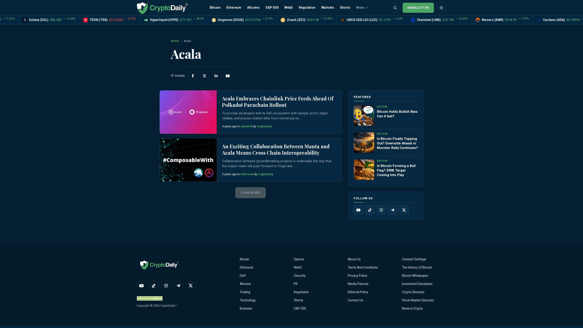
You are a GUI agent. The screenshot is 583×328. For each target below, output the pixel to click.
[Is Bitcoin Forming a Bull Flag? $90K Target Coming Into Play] (364, 169)
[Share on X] (204, 76)
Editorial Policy (358, 292)
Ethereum (233, 7)
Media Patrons (358, 284)
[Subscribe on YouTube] (228, 76)
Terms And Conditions (363, 267)
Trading (245, 292)
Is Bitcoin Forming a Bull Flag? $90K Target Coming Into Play (396, 170)
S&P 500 (272, 7)
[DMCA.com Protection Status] (150, 298)
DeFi (243, 275)
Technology (248, 300)
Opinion (299, 259)
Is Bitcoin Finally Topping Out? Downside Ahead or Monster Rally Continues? (397, 143)
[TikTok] (370, 210)
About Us (354, 259)
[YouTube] (358, 210)
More (360, 7)
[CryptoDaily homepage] (162, 7)
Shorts (345, 7)
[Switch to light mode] (441, 8)
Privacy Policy (357, 275)
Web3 (288, 7)
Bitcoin (215, 7)
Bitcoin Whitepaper (415, 275)
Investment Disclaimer (417, 284)
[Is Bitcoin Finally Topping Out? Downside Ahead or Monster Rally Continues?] (364, 142)
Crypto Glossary (413, 292)
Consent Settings (414, 259)
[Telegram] (392, 210)
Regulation (307, 7)
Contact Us (355, 300)
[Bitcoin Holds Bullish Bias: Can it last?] (364, 115)
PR (296, 284)
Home (175, 41)
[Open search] (395, 8)
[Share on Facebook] (193, 76)
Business (246, 308)
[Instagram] (381, 210)
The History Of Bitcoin (417, 267)
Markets (327, 7)
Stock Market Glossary (418, 300)
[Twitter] (404, 210)
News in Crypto (412, 308)
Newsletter (418, 7)
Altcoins (253, 7)
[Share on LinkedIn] (216, 76)
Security (300, 275)
